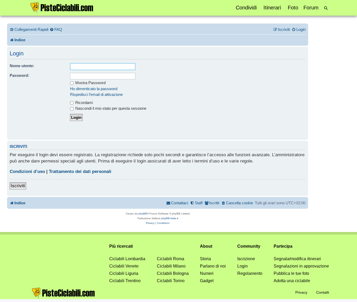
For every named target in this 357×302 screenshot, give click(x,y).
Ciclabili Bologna (173, 273)
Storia (205, 259)
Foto (293, 7)
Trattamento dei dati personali (80, 171)
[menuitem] (56, 29)
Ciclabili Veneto (124, 266)
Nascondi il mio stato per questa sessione (110, 108)
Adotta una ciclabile (292, 280)
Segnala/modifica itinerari (297, 259)
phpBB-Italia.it (169, 218)
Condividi (246, 7)
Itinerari (272, 7)
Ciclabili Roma (170, 259)
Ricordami (83, 102)
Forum (311, 7)
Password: (19, 75)
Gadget (207, 280)
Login (242, 266)
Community (248, 246)
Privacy (301, 292)
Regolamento (249, 273)
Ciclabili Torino (171, 280)
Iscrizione (246, 259)
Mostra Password (90, 82)
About (206, 246)
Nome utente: (22, 65)
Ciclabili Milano (171, 266)
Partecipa (283, 246)
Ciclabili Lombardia (127, 259)
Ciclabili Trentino (125, 280)
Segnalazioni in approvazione (301, 266)
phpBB (143, 213)
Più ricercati (121, 246)
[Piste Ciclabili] (62, 7)
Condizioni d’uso (27, 171)
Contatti (322, 292)
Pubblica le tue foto (291, 273)
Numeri (207, 273)
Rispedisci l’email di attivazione (96, 94)
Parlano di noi (213, 266)
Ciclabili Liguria (123, 273)
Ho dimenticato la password (93, 88)
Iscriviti (18, 185)
